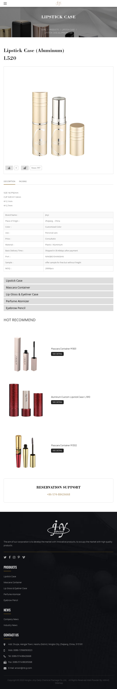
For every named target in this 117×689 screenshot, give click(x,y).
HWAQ (106, 680)
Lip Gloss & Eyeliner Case (22, 294)
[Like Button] (9, 168)
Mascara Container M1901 (63, 348)
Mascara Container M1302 (64, 445)
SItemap (59, 683)
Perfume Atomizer (17, 301)
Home (43, 29)
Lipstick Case (58, 16)
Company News (11, 619)
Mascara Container (18, 287)
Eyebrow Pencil (15, 308)
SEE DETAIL (57, 354)
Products (54, 29)
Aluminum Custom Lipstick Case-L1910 (70, 396)
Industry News (10, 625)
